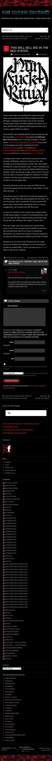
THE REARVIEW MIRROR (13, 648)
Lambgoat (8, 708)
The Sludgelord (10, 730)
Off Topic (8, 613)
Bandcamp (8, 681)
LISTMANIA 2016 (10, 529)
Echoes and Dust (11, 697)
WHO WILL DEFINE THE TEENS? (42, 38)
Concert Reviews (10, 496)
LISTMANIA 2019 (10, 537)
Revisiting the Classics (12, 629)
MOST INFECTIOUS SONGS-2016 (16, 583)
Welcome (8, 659)
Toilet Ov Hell (9, 732)
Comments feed (10, 470)
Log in (7, 465)
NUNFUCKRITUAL (43, 257)
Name (12, 342)
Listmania (8, 515)
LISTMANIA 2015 (10, 526)
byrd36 (10, 270)
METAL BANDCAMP (12, 713)
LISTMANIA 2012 (10, 518)
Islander (14, 257)
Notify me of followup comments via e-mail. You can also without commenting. (26, 374)
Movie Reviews (10, 610)
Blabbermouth (10, 683)
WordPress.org (10, 473)
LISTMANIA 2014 (10, 523)
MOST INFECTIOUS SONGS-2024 (16, 604)
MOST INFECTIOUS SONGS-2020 (16, 594)
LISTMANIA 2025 (10, 553)
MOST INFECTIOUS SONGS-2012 (16, 572)
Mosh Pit (8, 561)
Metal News (9, 556)
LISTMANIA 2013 (10, 521)
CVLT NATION (10, 689)
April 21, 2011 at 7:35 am (16, 272)
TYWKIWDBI (9, 738)
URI (12, 359)
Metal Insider (9, 716)
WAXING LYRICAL (11, 656)
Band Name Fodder (11, 488)
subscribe (19, 375)
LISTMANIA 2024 (10, 550)
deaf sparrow (9, 692)
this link (44, 247)
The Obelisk (9, 727)
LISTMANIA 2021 (10, 542)
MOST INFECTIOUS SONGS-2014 (16, 577)
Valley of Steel (10, 740)
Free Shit (8, 507)
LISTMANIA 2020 (10, 540)
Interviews (8, 510)
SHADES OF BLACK (12, 631)
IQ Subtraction (9, 512)
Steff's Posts (9, 640)
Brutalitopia (9, 686)
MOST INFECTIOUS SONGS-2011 (16, 569)
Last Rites (8, 711)
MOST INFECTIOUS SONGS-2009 (16, 564)
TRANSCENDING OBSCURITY (15, 735)
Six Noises (8, 721)
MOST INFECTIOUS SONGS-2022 (16, 599)
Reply (44, 291)
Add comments (43, 54)
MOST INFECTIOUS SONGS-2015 (16, 580)
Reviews (8, 623)
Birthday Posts (10, 491)
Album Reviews (10, 485)
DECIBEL (8, 694)
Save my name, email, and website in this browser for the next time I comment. (25, 368)
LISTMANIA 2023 (10, 548)
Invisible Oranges (11, 705)
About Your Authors (11, 483)
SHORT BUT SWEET (12, 634)
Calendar (8, 494)
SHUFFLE (8, 637)
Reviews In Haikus (11, 626)
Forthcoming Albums (12, 504)
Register (8, 462)
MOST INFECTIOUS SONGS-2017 (16, 586)
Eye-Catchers (9, 502)
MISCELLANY (9, 559)
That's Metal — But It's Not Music (15, 642)
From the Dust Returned (13, 700)
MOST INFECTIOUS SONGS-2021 (16, 596)
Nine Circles (9, 719)
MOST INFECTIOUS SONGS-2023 (16, 602)
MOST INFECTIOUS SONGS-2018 (16, 588)
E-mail (11, 350)
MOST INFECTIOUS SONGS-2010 (16, 567)
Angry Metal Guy (10, 678)
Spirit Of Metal (10, 724)
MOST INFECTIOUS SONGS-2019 (16, 591)
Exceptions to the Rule (12, 499)
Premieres (8, 618)
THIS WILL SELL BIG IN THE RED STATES (29, 49)
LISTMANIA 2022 (10, 545)
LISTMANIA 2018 (10, 534)
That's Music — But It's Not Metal (15, 645)
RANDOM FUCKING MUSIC (21, 54)
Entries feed (9, 467)
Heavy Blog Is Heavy (12, 702)
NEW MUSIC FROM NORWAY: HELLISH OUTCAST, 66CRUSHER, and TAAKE (16, 38)
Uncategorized (10, 653)
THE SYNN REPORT (12, 650)
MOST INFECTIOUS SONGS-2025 (16, 607)
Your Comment (12, 306)
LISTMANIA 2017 (10, 531)
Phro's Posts (9, 615)
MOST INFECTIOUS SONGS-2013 (16, 575)
